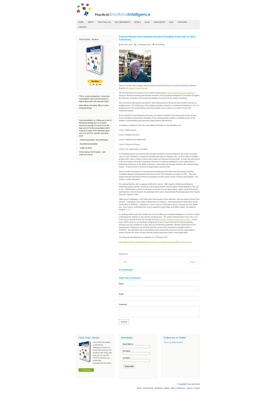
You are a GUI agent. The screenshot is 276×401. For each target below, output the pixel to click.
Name (121, 284)
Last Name (126, 358)
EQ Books (159, 388)
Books (138, 22)
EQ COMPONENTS (122, 22)
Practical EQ (148, 388)
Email (121, 294)
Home (82, 22)
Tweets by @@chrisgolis (173, 342)
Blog (147, 22)
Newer (194, 262)
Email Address (128, 344)
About (91, 22)
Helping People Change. (138, 88)
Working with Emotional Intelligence (181, 93)
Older (124, 262)
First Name (126, 351)
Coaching (182, 22)
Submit (124, 322)
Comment (123, 304)
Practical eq (104, 22)
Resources (159, 22)
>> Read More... (86, 370)
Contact (82, 27)
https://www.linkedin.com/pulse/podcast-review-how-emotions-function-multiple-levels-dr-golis (155, 242)
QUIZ (171, 22)
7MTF (196, 217)
